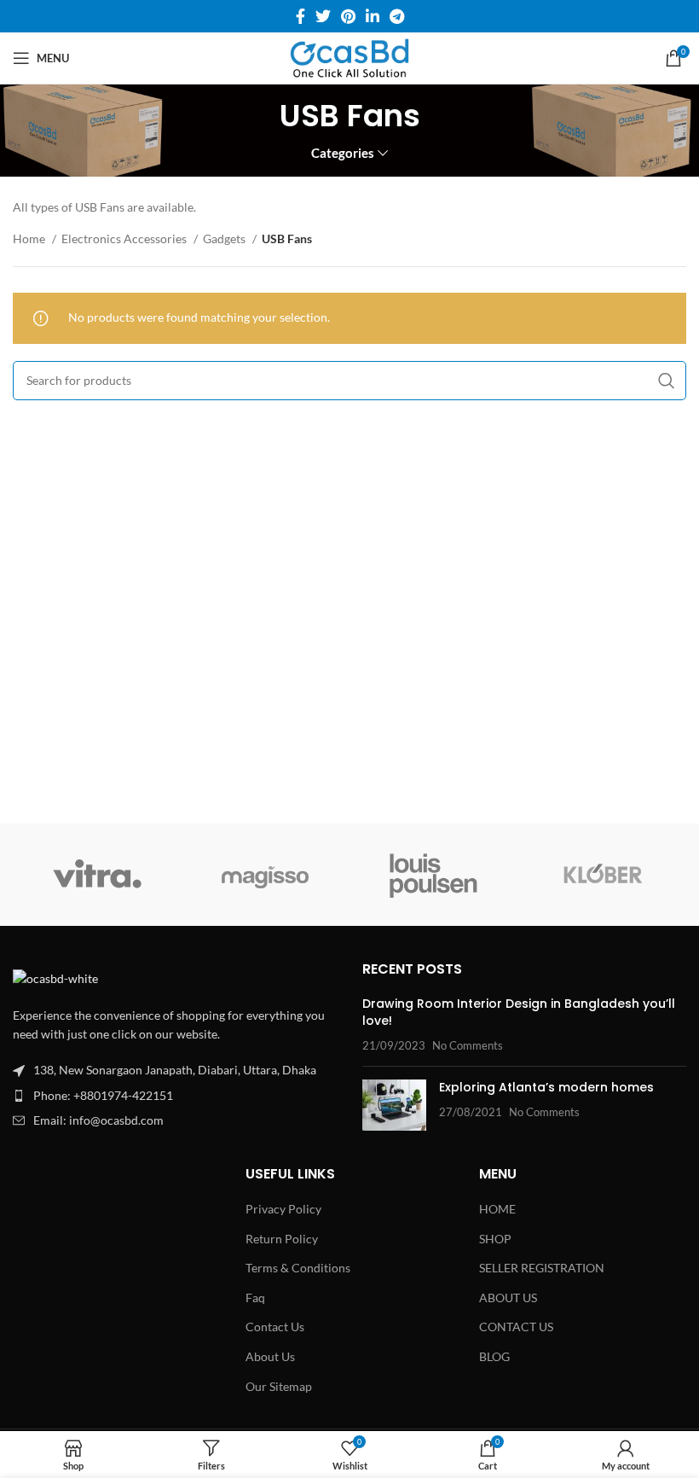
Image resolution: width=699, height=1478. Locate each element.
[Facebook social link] (300, 16)
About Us (270, 1356)
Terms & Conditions (298, 1267)
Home (30, 238)
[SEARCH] (666, 380)
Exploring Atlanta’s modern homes (546, 1087)
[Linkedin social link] (372, 16)
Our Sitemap (279, 1386)
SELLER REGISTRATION (541, 1267)
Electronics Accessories (125, 238)
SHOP (495, 1238)
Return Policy (282, 1238)
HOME (497, 1209)
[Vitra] (97, 874)
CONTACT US (516, 1326)
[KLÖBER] (601, 874)
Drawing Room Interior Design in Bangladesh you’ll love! (518, 1012)
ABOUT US (508, 1297)
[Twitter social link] (323, 16)
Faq (255, 1297)
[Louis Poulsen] (433, 874)
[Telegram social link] (396, 16)
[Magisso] (266, 874)
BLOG (494, 1356)
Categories (342, 153)
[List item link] (175, 1095)
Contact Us (275, 1326)
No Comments (467, 1045)
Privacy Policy (283, 1209)
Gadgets (225, 238)
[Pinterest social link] (348, 16)
